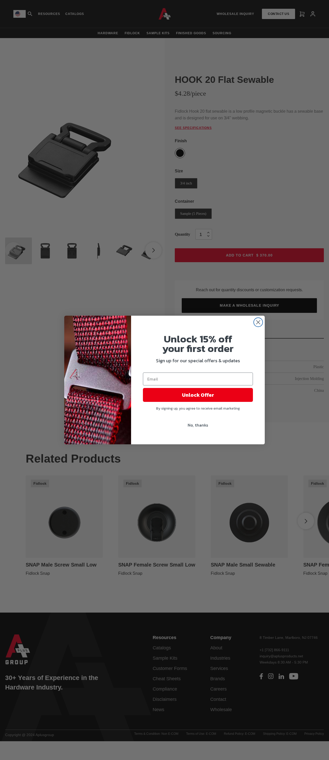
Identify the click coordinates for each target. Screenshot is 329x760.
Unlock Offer (198, 395)
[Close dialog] (258, 322)
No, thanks (198, 425)
